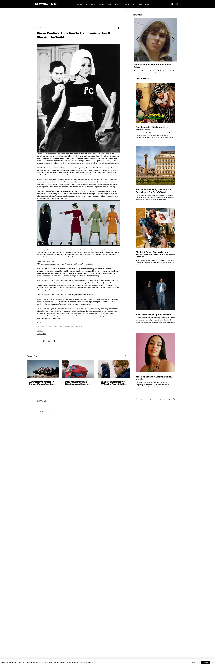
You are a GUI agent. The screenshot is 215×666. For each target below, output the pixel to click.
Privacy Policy (88, 662)
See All (127, 356)
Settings (195, 662)
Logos (72, 326)
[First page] (137, 399)
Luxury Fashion (42, 326)
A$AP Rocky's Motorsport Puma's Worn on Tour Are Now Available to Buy (41, 383)
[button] (127, 9)
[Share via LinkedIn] (49, 341)
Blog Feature (41, 334)
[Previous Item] (138, 40)
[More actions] (118, 27)
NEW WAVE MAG (46, 4)
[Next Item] (173, 40)
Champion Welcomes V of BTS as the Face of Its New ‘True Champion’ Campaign (114, 383)
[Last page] (174, 399)
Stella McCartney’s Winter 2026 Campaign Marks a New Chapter (77, 383)
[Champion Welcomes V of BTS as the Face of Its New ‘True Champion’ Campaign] (114, 369)
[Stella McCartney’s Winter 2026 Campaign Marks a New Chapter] (78, 369)
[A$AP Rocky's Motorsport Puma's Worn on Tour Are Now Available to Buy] (43, 369)
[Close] (212, 662)
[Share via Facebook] (38, 341)
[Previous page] (141, 399)
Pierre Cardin (64, 326)
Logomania (53, 326)
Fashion (40, 331)
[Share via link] (54, 341)
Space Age (79, 326)
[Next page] (170, 399)
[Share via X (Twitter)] (43, 341)
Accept (205, 662)
